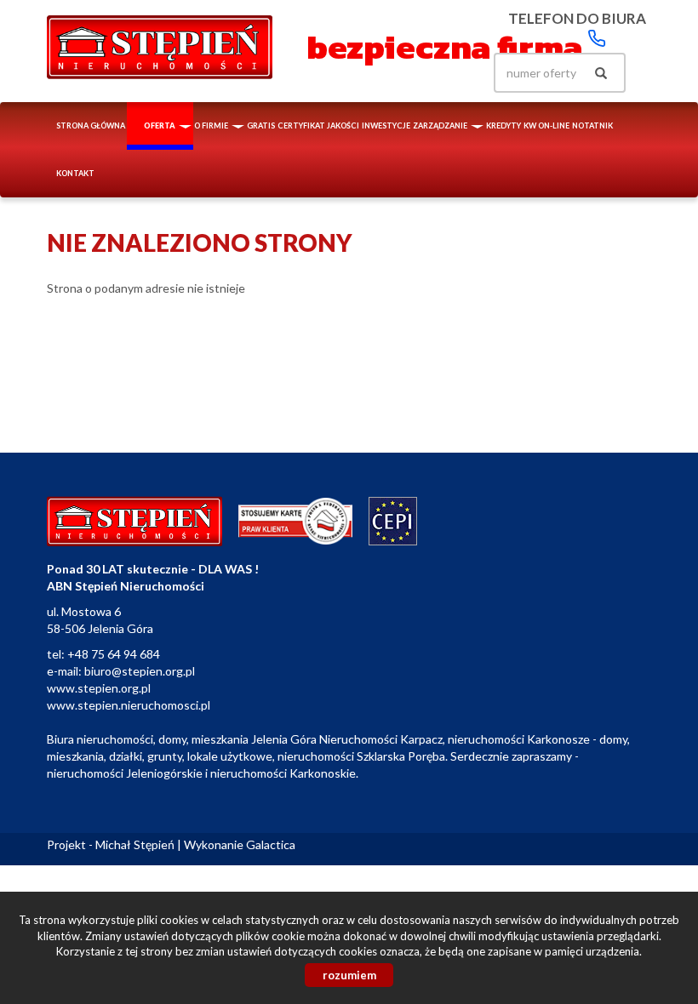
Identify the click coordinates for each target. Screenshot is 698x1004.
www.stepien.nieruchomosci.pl (128, 705)
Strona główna (90, 125)
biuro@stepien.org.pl (139, 671)
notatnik (592, 125)
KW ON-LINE (546, 125)
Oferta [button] (160, 125)
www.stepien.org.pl (99, 688)
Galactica (270, 844)
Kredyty (503, 125)
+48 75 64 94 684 (113, 654)
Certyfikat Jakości (318, 125)
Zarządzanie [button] (441, 125)
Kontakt (75, 173)
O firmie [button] (212, 125)
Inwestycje (386, 125)
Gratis (261, 125)
